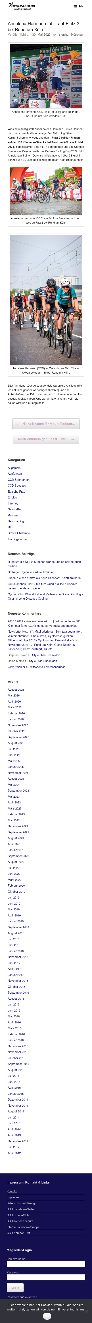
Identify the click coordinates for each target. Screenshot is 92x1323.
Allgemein (14, 468)
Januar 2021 (16, 850)
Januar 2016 (16, 1040)
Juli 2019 (13, 897)
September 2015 (18, 1064)
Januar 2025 (16, 766)
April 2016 (14, 1022)
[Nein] (86, 1311)
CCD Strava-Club (18, 1215)
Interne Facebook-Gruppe (23, 1227)
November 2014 (18, 1105)
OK (47, 1316)
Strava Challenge (19, 533)
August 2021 (16, 838)
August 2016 (16, 998)
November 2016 (18, 980)
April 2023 (14, 802)
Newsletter (14, 509)
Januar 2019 (16, 921)
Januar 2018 (16, 951)
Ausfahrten (15, 473)
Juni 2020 (14, 873)
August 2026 (16, 689)
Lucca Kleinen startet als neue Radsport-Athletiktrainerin (44, 578)
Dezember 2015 (18, 1046)
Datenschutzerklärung (21, 1203)
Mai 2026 (14, 695)
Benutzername (16, 1259)
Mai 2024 (14, 784)
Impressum (14, 1197)
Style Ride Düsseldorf (46, 655)
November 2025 (18, 725)
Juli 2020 (13, 868)
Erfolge (12, 497)
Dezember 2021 (18, 826)
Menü (83, 6)
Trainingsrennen (18, 539)
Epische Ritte (16, 491)
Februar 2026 (16, 713)
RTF (10, 527)
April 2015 (14, 1087)
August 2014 (16, 1111)
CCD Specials (17, 485)
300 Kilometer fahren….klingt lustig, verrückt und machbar (44, 623)
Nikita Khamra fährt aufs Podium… (46, 423)
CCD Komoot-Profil (19, 1233)
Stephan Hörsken (71, 34)
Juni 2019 (14, 903)
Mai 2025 (14, 761)
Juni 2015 (14, 1081)
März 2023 (14, 808)
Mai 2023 (14, 796)
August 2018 (16, 933)
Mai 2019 (14, 909)
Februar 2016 (16, 1034)
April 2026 (14, 701)
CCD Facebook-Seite (20, 1209)
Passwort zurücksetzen (22, 1297)
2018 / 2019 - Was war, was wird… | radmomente (39, 621)
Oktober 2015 (16, 1058)
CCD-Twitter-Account (20, 1221)
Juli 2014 (13, 1117)
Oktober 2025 (16, 731)
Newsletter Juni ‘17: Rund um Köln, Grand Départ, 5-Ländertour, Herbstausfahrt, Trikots (42, 646)
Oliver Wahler (16, 667)
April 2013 (14, 1135)
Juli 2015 (13, 1075)
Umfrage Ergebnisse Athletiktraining (31, 572)
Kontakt (12, 1191)
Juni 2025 (14, 755)
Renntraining (16, 521)
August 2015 (16, 1070)
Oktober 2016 (16, 986)
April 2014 (14, 1129)
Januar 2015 (16, 1093)
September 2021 (18, 832)
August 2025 (16, 743)
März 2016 (14, 1028)
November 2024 (18, 772)
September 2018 (18, 927)
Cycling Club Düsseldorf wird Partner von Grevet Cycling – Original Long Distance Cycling (45, 596)
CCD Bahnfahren (18, 479)
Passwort (13, 1272)
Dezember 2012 (18, 1141)
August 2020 (16, 862)
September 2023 (18, 790)
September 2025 (18, 737)
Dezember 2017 (18, 957)
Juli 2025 (13, 749)
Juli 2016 (13, 1004)
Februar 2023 (16, 814)
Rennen (13, 515)
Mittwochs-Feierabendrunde (47, 667)
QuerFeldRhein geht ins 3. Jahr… (46, 439)
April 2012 (14, 1153)
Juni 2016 (14, 1010)
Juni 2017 (14, 963)
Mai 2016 (14, 1016)
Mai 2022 (14, 820)
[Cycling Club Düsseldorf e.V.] (21, 6)
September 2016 (18, 992)
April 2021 (14, 844)
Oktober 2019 (16, 891)
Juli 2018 (13, 939)
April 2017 (14, 968)
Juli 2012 (13, 1147)
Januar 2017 (16, 975)
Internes (13, 503)
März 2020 (14, 879)
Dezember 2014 (18, 1099)
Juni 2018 (14, 945)
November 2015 (18, 1052)
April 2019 (14, 915)
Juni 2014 (14, 1123)
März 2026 (14, 707)
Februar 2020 (16, 885)
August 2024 (16, 778)
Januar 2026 (16, 719)
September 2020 (18, 856)
